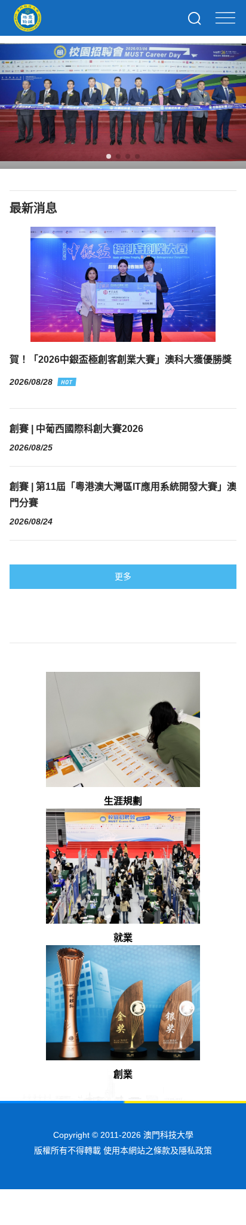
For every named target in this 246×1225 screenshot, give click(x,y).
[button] (108, 156)
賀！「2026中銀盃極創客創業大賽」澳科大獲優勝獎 (121, 359)
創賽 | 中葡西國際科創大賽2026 (76, 429)
